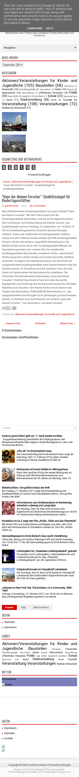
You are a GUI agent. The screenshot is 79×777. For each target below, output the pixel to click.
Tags (23, 607)
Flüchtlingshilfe (27, 89)
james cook (11, 205)
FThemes (29, 769)
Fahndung (68, 86)
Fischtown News (37, 764)
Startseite (40, 323)
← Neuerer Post (11, 323)
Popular (9, 607)
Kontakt (8, 738)
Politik (73, 92)
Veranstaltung (14, 104)
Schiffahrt (39, 96)
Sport (9, 99)
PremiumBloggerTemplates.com (25, 772)
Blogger (46, 174)
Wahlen (6, 107)
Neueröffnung (28, 93)
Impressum (10, 627)
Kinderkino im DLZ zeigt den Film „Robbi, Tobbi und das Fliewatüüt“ (39, 520)
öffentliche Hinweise (50, 92)
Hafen (58, 89)
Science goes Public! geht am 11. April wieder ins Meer (32, 435)
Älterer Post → (68, 323)
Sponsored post (70, 96)
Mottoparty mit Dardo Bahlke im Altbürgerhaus (42, 469)
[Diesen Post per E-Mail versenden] (4, 308)
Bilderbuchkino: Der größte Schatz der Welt (26, 487)
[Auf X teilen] (11, 308)
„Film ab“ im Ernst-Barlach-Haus (34, 451)
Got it (49, 28)
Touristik (67, 99)
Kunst (70, 89)
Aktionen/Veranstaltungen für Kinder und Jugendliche (41, 181)
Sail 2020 (13, 96)
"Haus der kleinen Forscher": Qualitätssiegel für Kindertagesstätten (36, 198)
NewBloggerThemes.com (57, 772)
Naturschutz (8, 92)
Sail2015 (26, 96)
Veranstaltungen (54, 104)
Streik (54, 100)
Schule (52, 96)
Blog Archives (41, 607)
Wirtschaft (20, 107)
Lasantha (59, 769)
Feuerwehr (7, 89)
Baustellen (44, 85)
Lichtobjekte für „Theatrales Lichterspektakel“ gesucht (47, 551)
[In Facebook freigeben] (14, 308)
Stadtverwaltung (31, 99)
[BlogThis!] (7, 308)
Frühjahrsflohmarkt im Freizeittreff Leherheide (42, 569)
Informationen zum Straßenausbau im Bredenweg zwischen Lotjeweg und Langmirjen (44, 504)
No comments (37, 205)
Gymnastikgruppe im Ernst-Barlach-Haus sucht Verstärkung (34, 535)
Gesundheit (45, 89)
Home (6, 181)
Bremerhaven (9, 679)
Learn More (34, 28)
